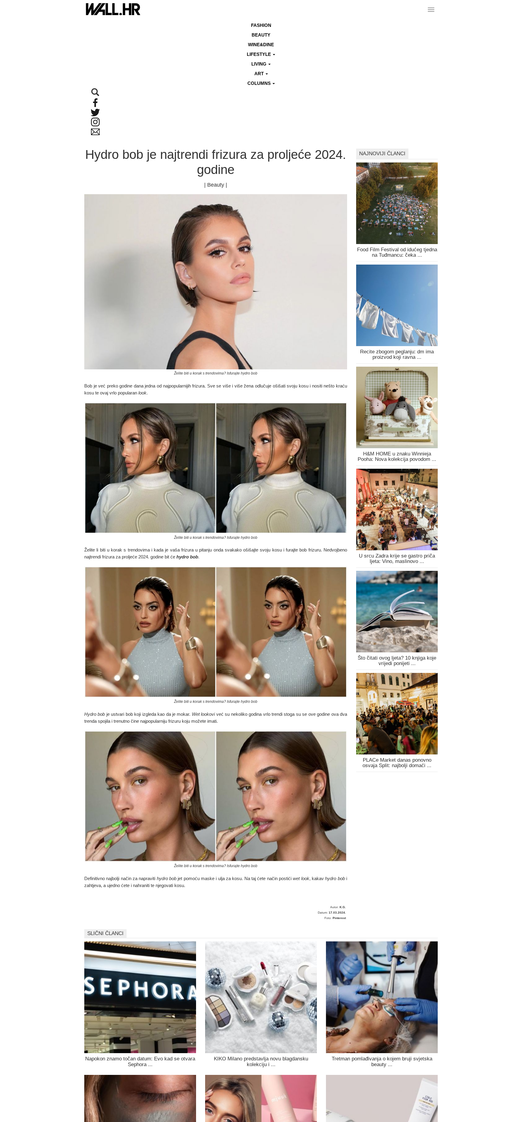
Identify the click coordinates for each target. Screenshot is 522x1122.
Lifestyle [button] (259, 54)
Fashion (261, 25)
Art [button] (259, 73)
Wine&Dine (261, 44)
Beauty (261, 34)
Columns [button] (259, 83)
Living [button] (259, 63)
